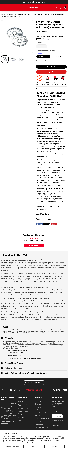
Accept (33, 447)
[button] (3, 8)
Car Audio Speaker (20, 14)
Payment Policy (24, 405)
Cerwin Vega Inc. (7, 398)
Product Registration (39, 423)
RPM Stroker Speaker (35, 14)
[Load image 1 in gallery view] (5, 59)
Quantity (39, 42)
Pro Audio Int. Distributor (40, 403)
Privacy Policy (27, 442)
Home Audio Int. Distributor (41, 408)
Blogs (20, 420)
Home (3, 14)
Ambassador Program (23, 413)
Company (22, 397)
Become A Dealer (42, 427)
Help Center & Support (40, 414)
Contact (21, 417)
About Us (21, 402)
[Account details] (60, 8)
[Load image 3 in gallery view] (21, 59)
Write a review (34, 245)
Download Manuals (42, 418)
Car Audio (10, 14)
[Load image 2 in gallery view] (13, 59)
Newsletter (57, 397)
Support (39, 397)
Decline (54, 447)
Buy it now (51, 72)
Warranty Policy (24, 408)
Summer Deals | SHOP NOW (34, 2)
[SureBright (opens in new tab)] (64, 53)
